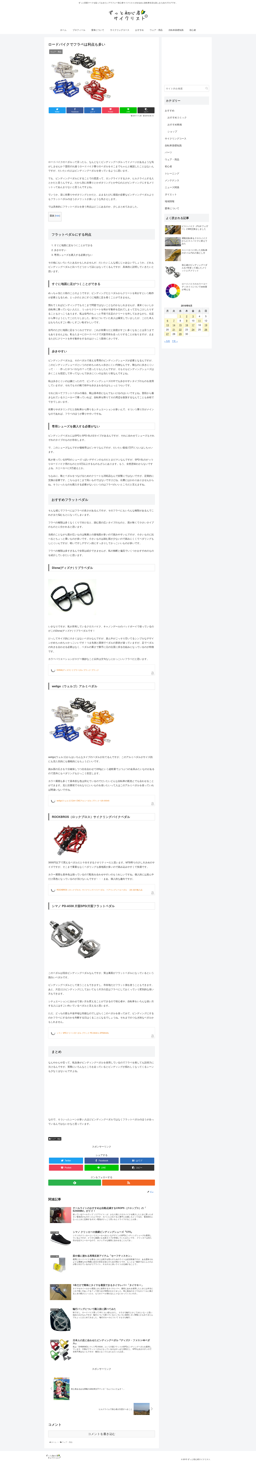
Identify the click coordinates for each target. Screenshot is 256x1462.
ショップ (172, 131)
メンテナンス (172, 180)
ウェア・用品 (56, 1139)
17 (193, 325)
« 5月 (167, 341)
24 (193, 329)
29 (180, 334)
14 (174, 325)
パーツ (168, 152)
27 (167, 334)
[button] (206, 88)
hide (57, 215)
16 (186, 325)
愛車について (172, 208)
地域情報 (169, 201)
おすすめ (169, 110)
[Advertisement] (101, 137)
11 (199, 320)
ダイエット (171, 194)
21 (174, 329)
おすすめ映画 (174, 124)
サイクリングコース (175, 138)
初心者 (168, 166)
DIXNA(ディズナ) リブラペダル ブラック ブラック (78, 670)
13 (167, 325)
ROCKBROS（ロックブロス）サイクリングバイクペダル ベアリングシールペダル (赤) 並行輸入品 (99, 889)
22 (180, 329)
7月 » (175, 341)
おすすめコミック (177, 117)
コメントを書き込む (101, 1434)
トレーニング (172, 173)
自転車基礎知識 (173, 145)
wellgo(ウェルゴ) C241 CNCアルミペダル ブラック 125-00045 (83, 800)
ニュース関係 (172, 187)
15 (180, 325)
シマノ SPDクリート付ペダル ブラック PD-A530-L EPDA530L (83, 1033)
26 (206, 329)
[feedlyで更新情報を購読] (74, 1183)
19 (206, 325)
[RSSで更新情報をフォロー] (128, 1183)
